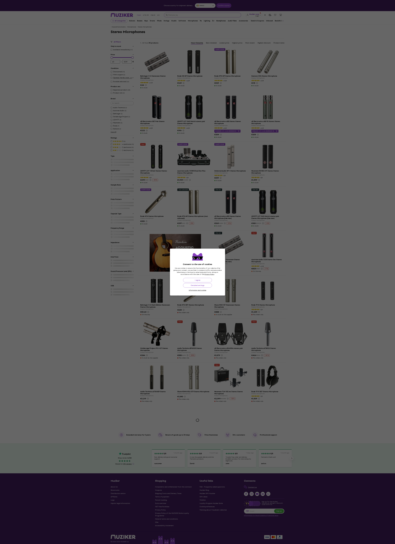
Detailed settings (197, 285)
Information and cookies (197, 290)
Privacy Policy (209, 274)
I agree (197, 280)
